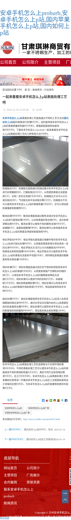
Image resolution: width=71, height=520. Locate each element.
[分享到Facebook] (66, 400)
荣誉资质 (33, 482)
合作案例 (10, 482)
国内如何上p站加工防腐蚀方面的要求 (41, 439)
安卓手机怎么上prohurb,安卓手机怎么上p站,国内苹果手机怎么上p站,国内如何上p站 (35, 23)
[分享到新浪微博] (47, 400)
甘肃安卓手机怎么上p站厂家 (17, 413)
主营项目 (52, 62)
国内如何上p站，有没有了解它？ (39, 429)
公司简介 (30, 62)
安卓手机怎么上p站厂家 (38, 408)
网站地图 (4, 518)
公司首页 (8, 62)
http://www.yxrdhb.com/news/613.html (41, 419)
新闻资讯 (37, 90)
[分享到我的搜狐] (58, 400)
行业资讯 (49, 90)
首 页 (27, 90)
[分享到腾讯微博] (62, 400)
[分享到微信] (51, 400)
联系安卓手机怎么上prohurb (19, 493)
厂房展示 (33, 475)
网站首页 (10, 468)
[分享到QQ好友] (54, 400)
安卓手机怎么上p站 (13, 408)
